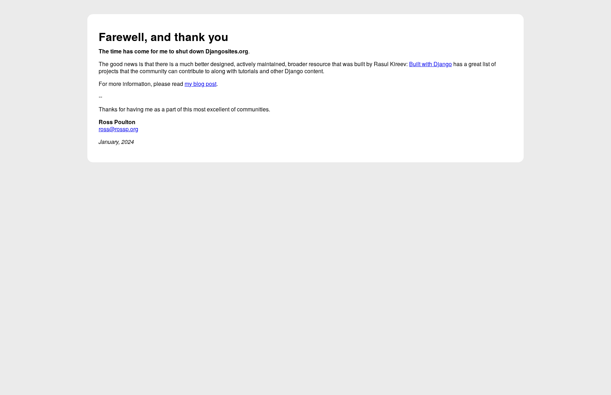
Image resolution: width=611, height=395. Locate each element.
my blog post (200, 84)
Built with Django (430, 64)
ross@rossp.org (118, 129)
